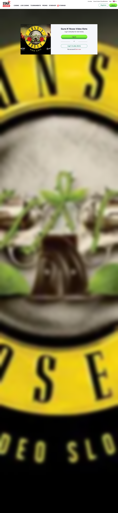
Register (103, 5)
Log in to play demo (74, 46)
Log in (113, 5)
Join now (78, 49)
